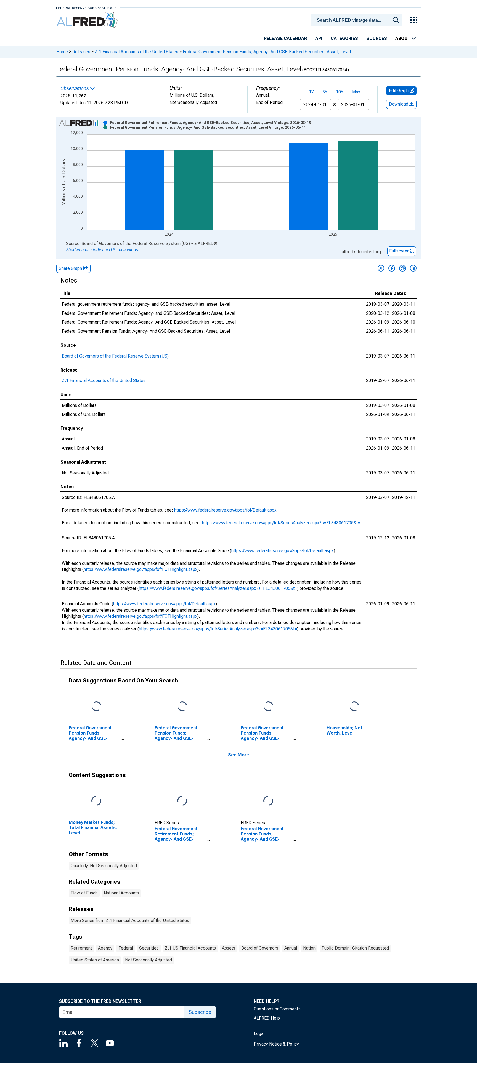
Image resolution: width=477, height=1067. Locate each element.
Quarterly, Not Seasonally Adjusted (104, 865)
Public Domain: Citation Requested (355, 948)
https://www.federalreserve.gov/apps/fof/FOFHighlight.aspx (140, 569)
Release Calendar (285, 38)
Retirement (81, 948)
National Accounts (121, 893)
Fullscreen (399, 251)
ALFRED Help (267, 1018)
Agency (105, 948)
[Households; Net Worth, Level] (354, 706)
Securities (149, 948)
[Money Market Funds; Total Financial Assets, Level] (96, 800)
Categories (344, 38)
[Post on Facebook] (391, 268)
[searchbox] (357, 20)
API (318, 38)
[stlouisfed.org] (86, 7)
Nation (309, 948)
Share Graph (71, 268)
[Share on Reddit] (402, 268)
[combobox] (357, 19)
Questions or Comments (277, 1009)
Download (399, 104)
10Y (339, 92)
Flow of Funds (84, 893)
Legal (259, 1033)
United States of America (95, 960)
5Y (324, 92)
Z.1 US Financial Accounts (190, 948)
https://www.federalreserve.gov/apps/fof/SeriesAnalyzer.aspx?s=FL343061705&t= (281, 522)
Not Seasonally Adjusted (148, 960)
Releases (81, 51)
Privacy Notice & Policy (276, 1044)
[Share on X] (381, 268)
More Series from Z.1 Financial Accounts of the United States (130, 920)
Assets (228, 948)
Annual (290, 948)
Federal (125, 948)
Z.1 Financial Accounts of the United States (136, 51)
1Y (311, 92)
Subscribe (200, 1012)
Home (62, 51)
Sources (376, 38)
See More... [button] (240, 754)
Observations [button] (75, 88)
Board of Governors (259, 948)
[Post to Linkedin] (413, 268)
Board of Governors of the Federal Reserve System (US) (115, 356)
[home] (87, 20)
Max (356, 92)
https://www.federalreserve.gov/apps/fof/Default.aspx (225, 510)
